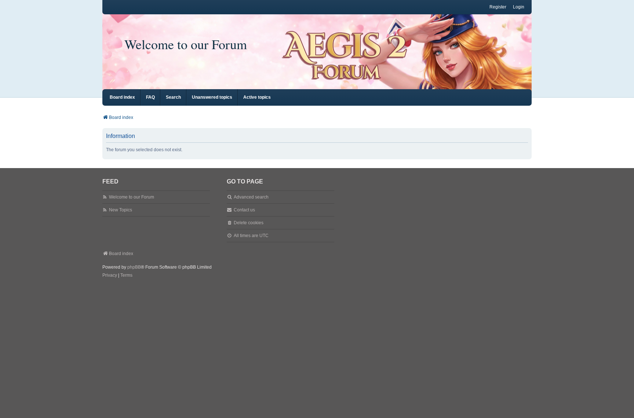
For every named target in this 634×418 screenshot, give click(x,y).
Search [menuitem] (173, 97)
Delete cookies (248, 222)
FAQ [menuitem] (150, 97)
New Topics (120, 209)
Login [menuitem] (518, 7)
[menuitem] (109, 276)
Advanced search (251, 197)
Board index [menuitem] (122, 97)
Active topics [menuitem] (257, 97)
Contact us (244, 209)
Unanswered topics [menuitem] (212, 97)
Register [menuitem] (497, 7)
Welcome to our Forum (185, 44)
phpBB (134, 267)
